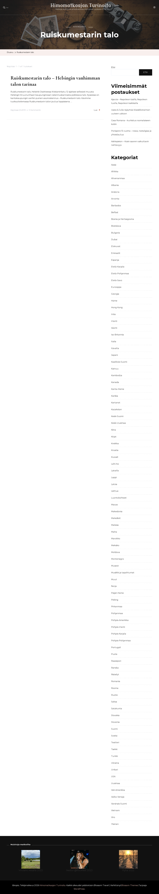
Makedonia (116, 511)
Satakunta (116, 708)
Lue (96, 110)
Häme (114, 301)
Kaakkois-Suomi (119, 362)
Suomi (114, 729)
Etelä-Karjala (117, 267)
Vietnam (115, 810)
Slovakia (115, 715)
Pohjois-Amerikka (120, 620)
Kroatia (114, 450)
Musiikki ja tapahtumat (122, 572)
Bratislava (116, 226)
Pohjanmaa (117, 613)
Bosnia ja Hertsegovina (122, 219)
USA (113, 776)
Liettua (114, 491)
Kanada (115, 382)
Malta (114, 532)
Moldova (115, 552)
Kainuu (115, 369)
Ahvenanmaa (118, 178)
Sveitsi (114, 736)
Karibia (114, 396)
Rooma (114, 688)
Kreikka (115, 443)
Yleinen (115, 824)
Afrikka (114, 171)
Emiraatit (115, 253)
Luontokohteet (119, 498)
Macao (114, 504)
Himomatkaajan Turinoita (80, 5)
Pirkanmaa (116, 606)
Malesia (115, 525)
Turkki (114, 756)
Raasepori (116, 661)
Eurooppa (116, 287)
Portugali (116, 647)
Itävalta (115, 348)
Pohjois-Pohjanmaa (121, 640)
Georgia (115, 294)
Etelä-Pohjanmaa (120, 273)
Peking (114, 600)
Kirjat (113, 437)
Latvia (114, 484)
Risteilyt (115, 674)
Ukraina (115, 763)
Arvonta (115, 199)
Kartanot (115, 402)
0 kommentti (35, 110)
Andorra (115, 192)
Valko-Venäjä (117, 797)
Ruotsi (114, 695)
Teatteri (115, 742)
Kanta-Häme (117, 389)
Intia (113, 314)
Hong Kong (117, 307)
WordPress (79, 889)
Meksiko (115, 545)
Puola (114, 654)
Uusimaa (115, 783)
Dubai (114, 239)
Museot (115, 566)
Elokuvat (115, 246)
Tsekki (114, 749)
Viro (113, 817)
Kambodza (116, 375)
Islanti (114, 328)
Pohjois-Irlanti (118, 627)
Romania (115, 681)
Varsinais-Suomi (119, 804)
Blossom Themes (129, 885)
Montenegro (117, 559)
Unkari (114, 770)
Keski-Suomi (117, 416)
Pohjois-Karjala (118, 634)
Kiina (113, 430)
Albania (115, 185)
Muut (114, 579)
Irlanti (114, 321)
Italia (113, 341)
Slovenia (115, 722)
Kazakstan (116, 409)
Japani (114, 355)
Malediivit (116, 518)
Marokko (115, 538)
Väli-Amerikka (118, 790)
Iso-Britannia (117, 334)
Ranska (115, 668)
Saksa (114, 702)
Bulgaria (115, 233)
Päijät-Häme (117, 593)
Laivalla (115, 470)
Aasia (113, 165)
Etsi (113, 67)
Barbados (116, 205)
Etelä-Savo (116, 280)
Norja (114, 586)
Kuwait (114, 457)
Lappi (114, 477)
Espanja (115, 260)
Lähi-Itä (115, 464)
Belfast (114, 212)
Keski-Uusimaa (118, 423)
